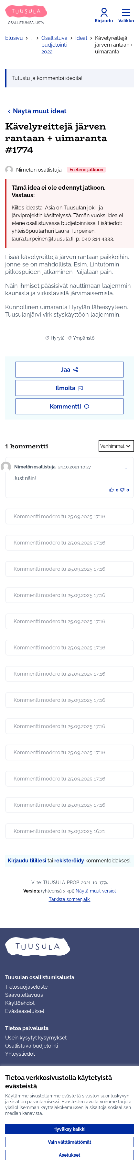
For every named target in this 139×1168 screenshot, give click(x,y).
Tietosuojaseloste (26, 987)
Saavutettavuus (24, 995)
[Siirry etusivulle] (69, 946)
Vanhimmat (112, 446)
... (32, 38)
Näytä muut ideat (40, 111)
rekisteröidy (69, 861)
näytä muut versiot (96, 890)
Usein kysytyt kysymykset (36, 1038)
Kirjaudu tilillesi (27, 861)
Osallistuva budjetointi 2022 (54, 45)
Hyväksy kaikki (69, 1129)
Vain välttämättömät (69, 1142)
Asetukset (69, 1155)
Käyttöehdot (20, 1003)
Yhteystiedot (20, 1054)
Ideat (81, 38)
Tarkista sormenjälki (70, 899)
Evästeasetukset (24, 1011)
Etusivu (14, 38)
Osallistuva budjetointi (31, 1046)
